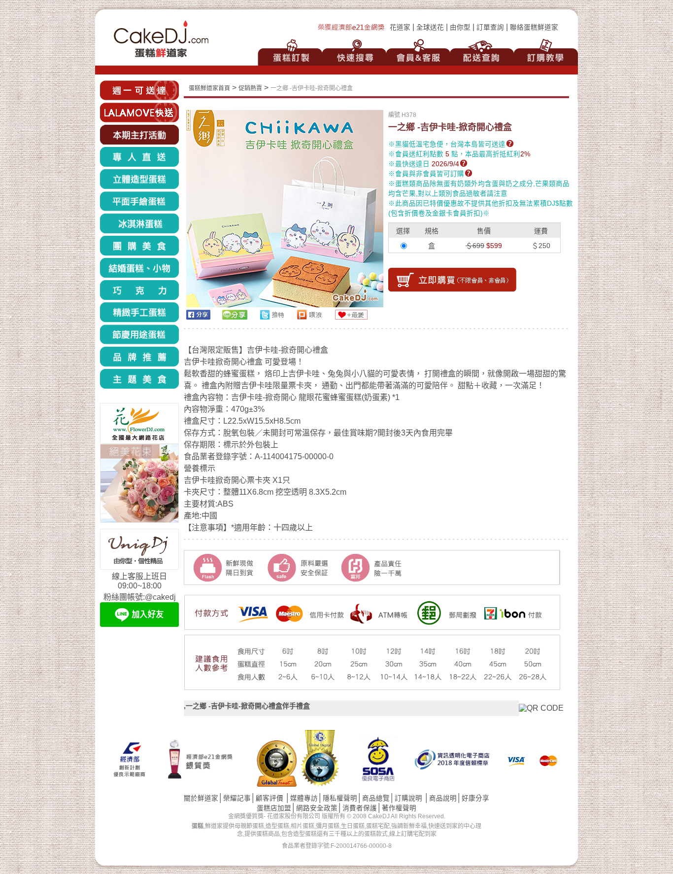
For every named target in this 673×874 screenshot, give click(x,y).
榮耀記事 (237, 798)
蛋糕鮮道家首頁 (209, 88)
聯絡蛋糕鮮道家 (534, 27)
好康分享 (475, 798)
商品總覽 (376, 798)
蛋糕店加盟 (274, 808)
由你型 (460, 27)
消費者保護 (359, 808)
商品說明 (443, 798)
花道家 (400, 27)
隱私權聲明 (340, 798)
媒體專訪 (304, 798)
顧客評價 (269, 798)
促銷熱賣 (250, 88)
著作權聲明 (399, 808)
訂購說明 (408, 798)
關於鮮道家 (201, 798)
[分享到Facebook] (198, 317)
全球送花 (430, 27)
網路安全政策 (316, 808)
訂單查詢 (490, 27)
